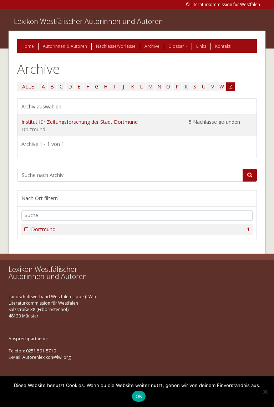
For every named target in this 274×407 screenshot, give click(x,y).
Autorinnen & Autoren (65, 46)
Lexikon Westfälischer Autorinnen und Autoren (88, 21)
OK (139, 396)
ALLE (28, 86)
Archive (151, 46)
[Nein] (265, 391)
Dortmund (140, 229)
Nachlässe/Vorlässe (116, 46)
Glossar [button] (176, 46)
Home (27, 46)
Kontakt (222, 46)
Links (201, 46)
